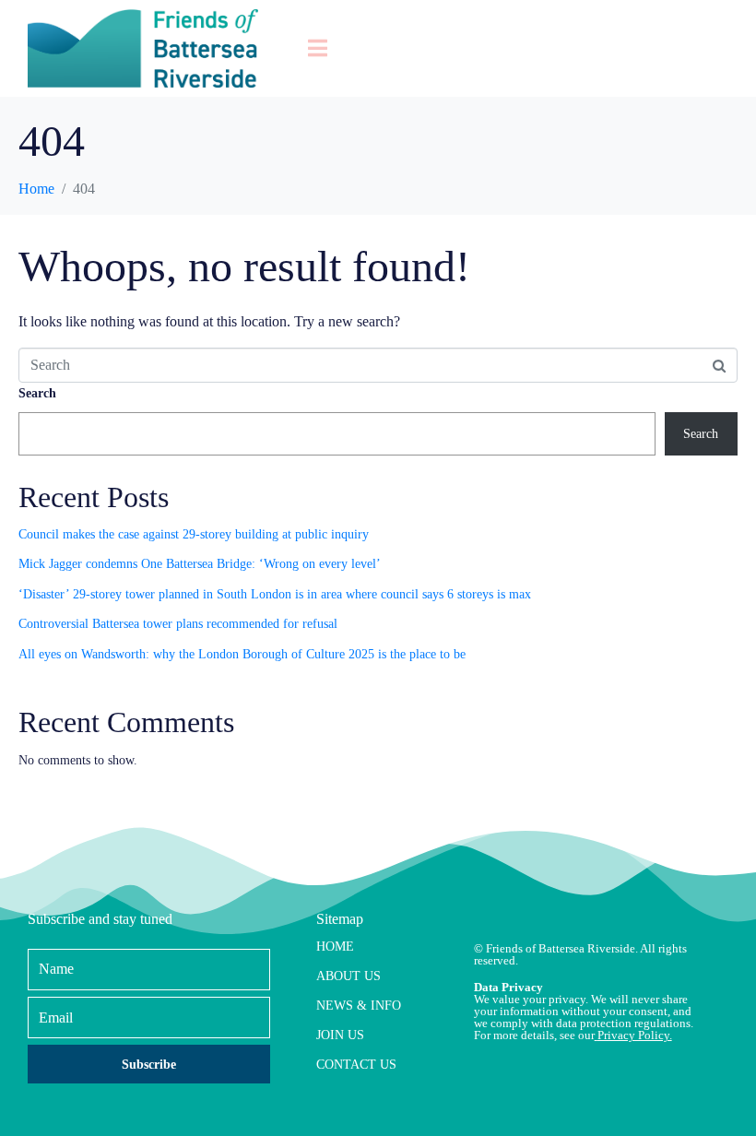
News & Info (358, 1005)
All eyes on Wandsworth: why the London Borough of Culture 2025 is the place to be (242, 654)
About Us (348, 976)
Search (37, 393)
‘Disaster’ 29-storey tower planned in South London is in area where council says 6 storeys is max (274, 594)
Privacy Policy (633, 1035)
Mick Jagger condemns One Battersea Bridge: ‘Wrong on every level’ (199, 564)
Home (335, 946)
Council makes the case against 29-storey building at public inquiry (193, 534)
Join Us (340, 1035)
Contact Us (356, 1064)
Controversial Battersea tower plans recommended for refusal (177, 624)
